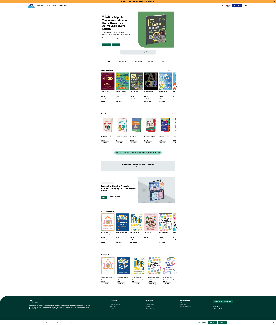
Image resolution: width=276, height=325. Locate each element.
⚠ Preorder (105, 239)
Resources (40, 5)
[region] (138, 322)
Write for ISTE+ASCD (150, 308)
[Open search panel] (222, 5)
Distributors (183, 304)
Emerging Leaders (149, 304)
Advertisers (183, 303)
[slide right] (176, 86)
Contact (112, 308)
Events (47, 5)
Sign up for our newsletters (223, 301)
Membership (62, 5)
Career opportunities (115, 304)
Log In (245, 5)
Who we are (113, 303)
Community (148, 306)
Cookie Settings (202, 322)
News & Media (113, 306)
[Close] (273, 322)
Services (54, 5)
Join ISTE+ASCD (237, 5)
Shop (103, 197)
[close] (274, 1)
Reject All (212, 322)
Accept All (222, 322)
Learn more (106, 45)
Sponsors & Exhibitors (185, 306)
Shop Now (105, 98)
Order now (116, 45)
